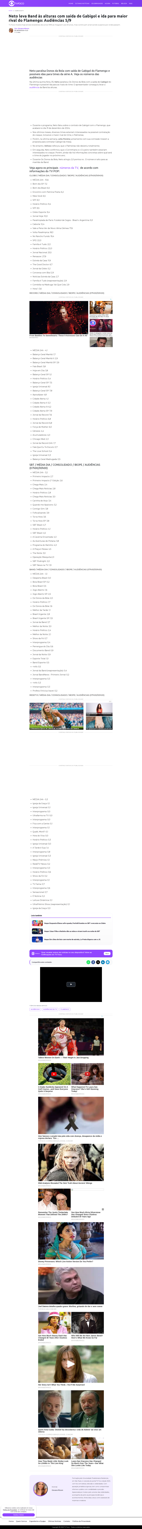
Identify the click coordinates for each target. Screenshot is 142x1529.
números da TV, (69, 167)
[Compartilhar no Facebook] (93, 962)
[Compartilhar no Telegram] (108, 962)
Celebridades (97, 3)
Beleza (124, 3)
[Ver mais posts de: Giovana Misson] (11, 30)
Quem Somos (21, 1521)
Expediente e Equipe (37, 1521)
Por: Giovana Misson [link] (21, 28)
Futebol (115, 3)
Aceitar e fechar (18, 1515)
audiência (34, 87)
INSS (130, 3)
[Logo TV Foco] (16, 3)
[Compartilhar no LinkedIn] (103, 962)
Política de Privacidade (81, 1521)
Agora (107, 3)
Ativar (107, 953)
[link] (40, 1489)
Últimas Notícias (82, 3)
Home (71, 3)
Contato (66, 1521)
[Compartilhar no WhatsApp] (88, 962)
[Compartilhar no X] (98, 962)
